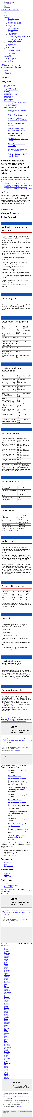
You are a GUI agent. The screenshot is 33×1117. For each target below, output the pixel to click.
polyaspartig (11, 31)
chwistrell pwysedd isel (14, 22)
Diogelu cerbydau (13, 30)
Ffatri (9, 55)
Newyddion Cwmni (13, 58)
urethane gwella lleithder (14, 23)
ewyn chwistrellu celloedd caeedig (20, 36)
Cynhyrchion (8, 17)
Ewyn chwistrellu (13, 34)
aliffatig (10, 20)
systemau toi (11, 25)
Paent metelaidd (12, 33)
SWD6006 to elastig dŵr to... (18, 115)
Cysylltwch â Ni (8, 61)
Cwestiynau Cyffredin (14, 50)
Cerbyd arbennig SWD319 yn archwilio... (17, 155)
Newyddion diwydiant (14, 60)
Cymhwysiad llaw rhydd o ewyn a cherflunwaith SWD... (17, 813)
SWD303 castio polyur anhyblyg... (16, 124)
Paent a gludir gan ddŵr (14, 41)
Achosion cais (12, 44)
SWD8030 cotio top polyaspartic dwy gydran (17, 801)
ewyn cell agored (16, 38)
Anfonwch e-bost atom (7, 209)
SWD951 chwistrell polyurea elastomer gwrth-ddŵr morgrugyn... (18, 789)
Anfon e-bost (4, 893)
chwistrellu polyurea (13, 19)
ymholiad (10, 846)
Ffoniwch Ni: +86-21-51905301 (10, 10)
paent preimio (11, 27)
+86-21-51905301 (9, 853)
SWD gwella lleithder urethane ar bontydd (16, 718)
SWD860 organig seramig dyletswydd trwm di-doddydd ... (17, 837)
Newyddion (11, 47)
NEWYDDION (8, 876)
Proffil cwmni (11, 53)
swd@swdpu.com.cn (10, 855)
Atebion (10, 45)
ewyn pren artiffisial (16, 39)
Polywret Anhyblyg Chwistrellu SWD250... (16, 134)
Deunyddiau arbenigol (14, 28)
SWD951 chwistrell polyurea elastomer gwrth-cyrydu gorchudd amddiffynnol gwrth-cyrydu (16, 720)
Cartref (6, 16)
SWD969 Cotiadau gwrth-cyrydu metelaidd (17, 825)
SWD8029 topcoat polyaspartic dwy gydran (17, 777)
